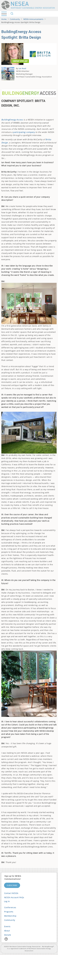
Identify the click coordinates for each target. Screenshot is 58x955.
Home (4, 19)
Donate (7, 935)
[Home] (29, 5)
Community (15, 19)
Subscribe (12, 885)
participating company (24, 132)
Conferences (10, 907)
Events (7, 926)
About (7, 930)
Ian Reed (22, 68)
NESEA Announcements (33, 19)
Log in (7, 901)
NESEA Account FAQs (14, 897)
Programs (8, 911)
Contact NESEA (11, 893)
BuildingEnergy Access (12, 119)
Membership (10, 916)
